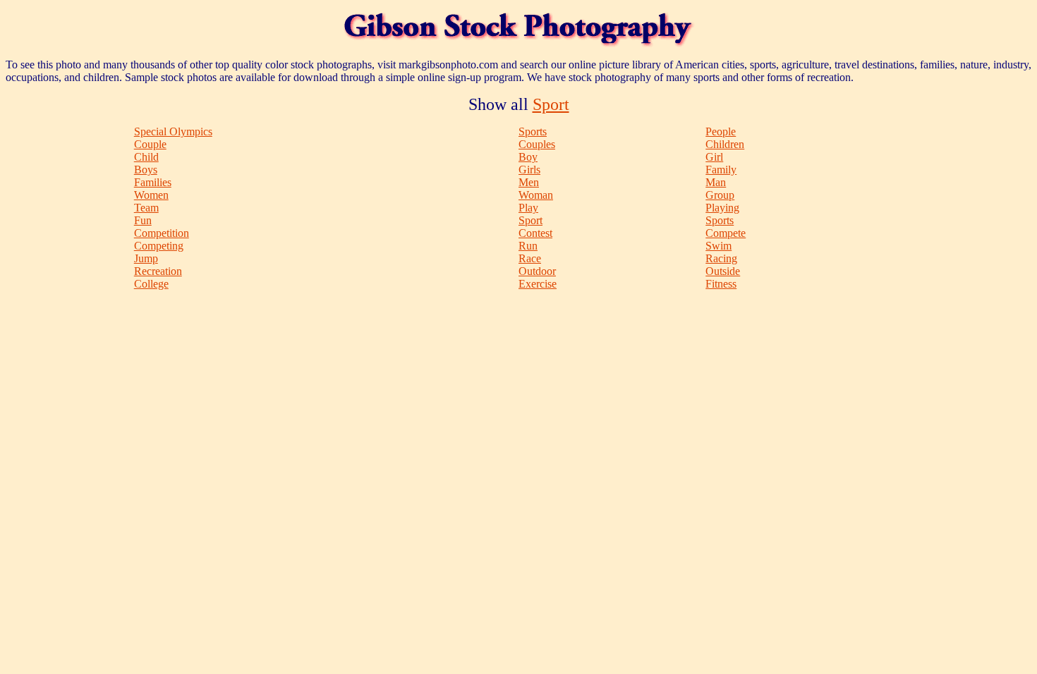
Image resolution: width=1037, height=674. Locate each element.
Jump (146, 258)
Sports (532, 131)
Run (528, 246)
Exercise (537, 284)
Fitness (720, 284)
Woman (535, 195)
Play (528, 208)
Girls (529, 170)
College (151, 284)
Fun (143, 220)
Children (724, 144)
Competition (161, 233)
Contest (535, 233)
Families (152, 182)
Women (151, 195)
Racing (721, 258)
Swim (718, 246)
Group (719, 195)
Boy (528, 157)
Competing (158, 246)
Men (528, 182)
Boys (145, 170)
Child (146, 157)
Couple (150, 144)
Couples (536, 144)
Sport (551, 104)
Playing (722, 208)
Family (720, 170)
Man (715, 182)
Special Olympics (173, 131)
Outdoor (537, 271)
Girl (714, 157)
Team (146, 208)
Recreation (158, 271)
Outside (722, 271)
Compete (725, 233)
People (720, 131)
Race (529, 258)
